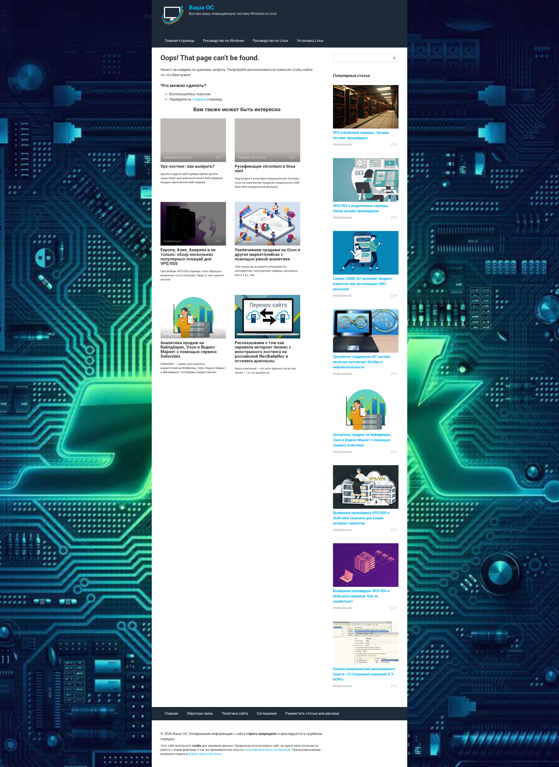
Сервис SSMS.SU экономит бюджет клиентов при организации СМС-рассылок (362, 284)
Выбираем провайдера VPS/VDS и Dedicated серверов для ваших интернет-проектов (361, 518)
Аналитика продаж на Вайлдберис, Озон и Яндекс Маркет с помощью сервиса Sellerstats (188, 349)
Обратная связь (200, 713)
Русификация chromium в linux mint (265, 168)
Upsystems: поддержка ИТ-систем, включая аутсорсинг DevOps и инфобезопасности (362, 362)
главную (199, 99)
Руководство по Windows (223, 41)
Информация (342, 144)
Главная (171, 713)
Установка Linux (310, 41)
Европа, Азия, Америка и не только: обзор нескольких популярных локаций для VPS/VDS (188, 256)
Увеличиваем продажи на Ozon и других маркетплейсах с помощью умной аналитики (267, 254)
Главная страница (179, 41)
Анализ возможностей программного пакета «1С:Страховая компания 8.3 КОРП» (364, 674)
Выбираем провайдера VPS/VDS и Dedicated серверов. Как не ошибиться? (361, 596)
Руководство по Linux (270, 41)
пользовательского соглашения (267, 750)
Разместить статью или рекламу (312, 713)
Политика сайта (235, 713)
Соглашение (267, 713)
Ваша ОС (201, 7)
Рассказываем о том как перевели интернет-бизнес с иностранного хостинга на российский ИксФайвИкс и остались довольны (263, 352)
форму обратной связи (204, 754)
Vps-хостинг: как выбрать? (187, 166)
